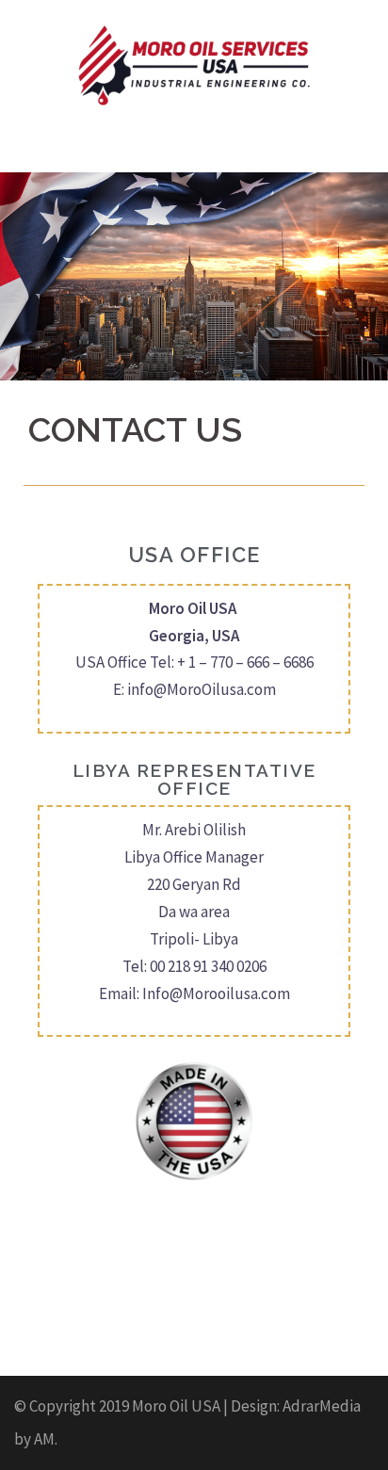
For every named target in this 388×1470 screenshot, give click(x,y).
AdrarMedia (322, 1406)
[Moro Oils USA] (194, 64)
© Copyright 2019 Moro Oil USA (117, 1406)
